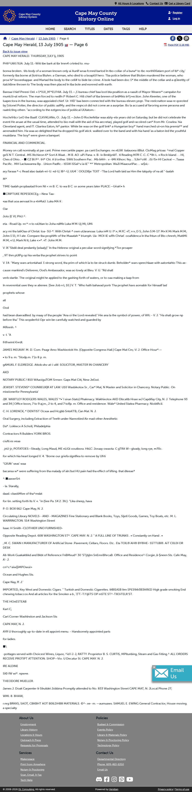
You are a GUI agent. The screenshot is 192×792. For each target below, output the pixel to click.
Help (143, 29)
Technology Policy (108, 745)
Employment (28, 724)
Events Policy (105, 729)
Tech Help (26, 780)
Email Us (102, 769)
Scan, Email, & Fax (31, 774)
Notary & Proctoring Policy (113, 740)
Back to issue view (15, 51)
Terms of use (182, 789)
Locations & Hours (31, 735)
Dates (108, 29)
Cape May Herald (22, 38)
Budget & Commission (110, 724)
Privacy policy (165, 789)
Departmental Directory (111, 759)
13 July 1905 (47, 38)
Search (70, 29)
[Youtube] (129, 779)
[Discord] (99, 779)
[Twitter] (179, 38)
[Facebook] (173, 38)
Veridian (113, 789)
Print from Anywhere (32, 764)
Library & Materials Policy (112, 735)
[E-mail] (186, 38)
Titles (90, 29)
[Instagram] (114, 779)
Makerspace (27, 759)
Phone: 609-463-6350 (110, 764)
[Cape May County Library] (5, 39)
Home (50, 29)
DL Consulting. (26, 789)
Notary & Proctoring (32, 769)
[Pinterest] (121, 779)
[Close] (154, 667)
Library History (29, 729)
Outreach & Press (30, 740)
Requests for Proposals (34, 745)
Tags (126, 29)
